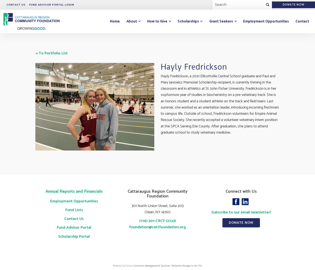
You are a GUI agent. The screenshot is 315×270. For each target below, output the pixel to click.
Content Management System (152, 266)
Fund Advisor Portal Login (51, 5)
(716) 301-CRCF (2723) (157, 221)
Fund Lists (74, 210)
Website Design (181, 266)
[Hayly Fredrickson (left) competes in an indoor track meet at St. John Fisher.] (94, 106)
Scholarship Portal (74, 236)
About (131, 21)
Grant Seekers (221, 21)
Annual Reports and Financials (74, 191)
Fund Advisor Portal (74, 227)
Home (115, 21)
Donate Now (241, 223)
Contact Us (16, 5)
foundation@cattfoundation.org (157, 227)
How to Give (157, 21)
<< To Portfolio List (51, 53)
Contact (302, 21)
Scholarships (188, 21)
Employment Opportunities (266, 21)
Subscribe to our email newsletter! (241, 212)
